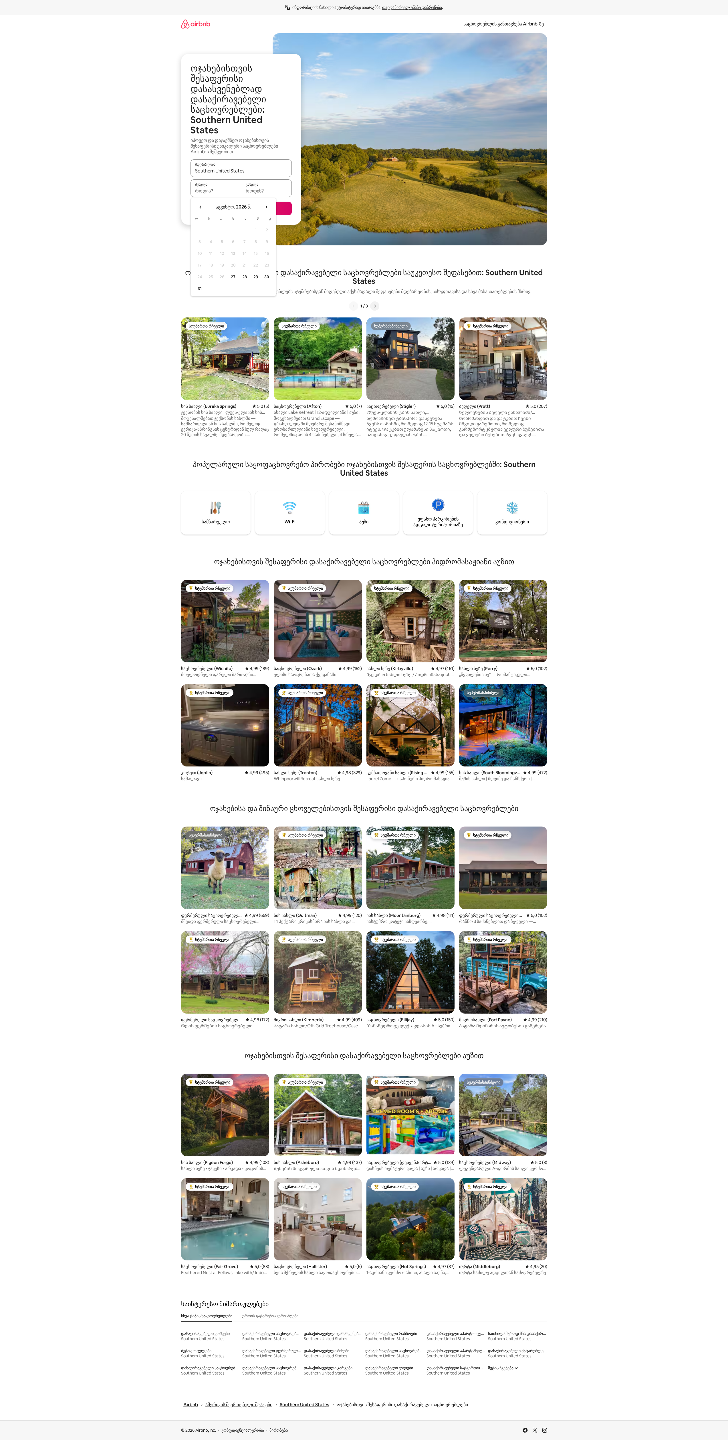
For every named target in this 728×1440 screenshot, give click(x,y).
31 (200, 288)
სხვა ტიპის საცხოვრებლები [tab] (206, 1315)
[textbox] (216, 190)
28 (244, 276)
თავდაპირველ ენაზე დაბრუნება (412, 7)
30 (266, 276)
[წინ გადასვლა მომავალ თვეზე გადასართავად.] (266, 207)
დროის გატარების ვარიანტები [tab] (269, 1315)
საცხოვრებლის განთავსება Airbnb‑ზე (503, 24)
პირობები (278, 1430)
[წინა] (353, 306)
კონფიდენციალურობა (242, 1430)
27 (233, 276)
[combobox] (241, 170)
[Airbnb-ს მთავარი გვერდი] (195, 24)
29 (255, 276)
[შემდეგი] (374, 306)
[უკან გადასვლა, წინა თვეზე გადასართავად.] (200, 207)
